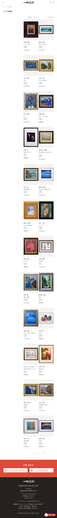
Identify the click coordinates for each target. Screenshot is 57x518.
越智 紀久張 (27, 223)
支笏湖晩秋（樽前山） (43, 404)
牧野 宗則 (42, 438)
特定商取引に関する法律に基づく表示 (28, 485)
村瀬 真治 (26, 330)
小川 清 (26, 187)
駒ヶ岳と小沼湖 (42, 44)
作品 (25, 80)
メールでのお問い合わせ (41, 470)
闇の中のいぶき (27, 152)
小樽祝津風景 (26, 189)
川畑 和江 (42, 114)
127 (44, 452)
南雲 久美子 (27, 402)
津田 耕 (41, 330)
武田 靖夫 (26, 259)
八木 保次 (26, 78)
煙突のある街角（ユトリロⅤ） (30, 369)
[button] (2, 2)
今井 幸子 (42, 366)
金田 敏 (26, 295)
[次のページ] (47, 452)
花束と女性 (41, 369)
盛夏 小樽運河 (27, 297)
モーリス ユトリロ (29, 366)
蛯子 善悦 (26, 114)
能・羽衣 (25, 261)
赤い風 (40, 440)
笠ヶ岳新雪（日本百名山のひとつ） (45, 153)
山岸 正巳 (42, 78)
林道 (40, 297)
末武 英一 (26, 438)
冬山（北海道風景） (28, 225)
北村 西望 (42, 259)
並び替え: (30, 17)
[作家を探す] (50, 515)
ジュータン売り (27, 44)
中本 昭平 (42, 402)
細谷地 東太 (42, 295)
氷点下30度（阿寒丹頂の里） (45, 189)
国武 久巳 (42, 42)
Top (4, 6)
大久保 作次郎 (43, 150)
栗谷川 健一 (42, 187)
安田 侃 (26, 150)
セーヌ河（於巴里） (43, 80)
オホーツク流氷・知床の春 (29, 333)
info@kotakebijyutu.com (33, 501)
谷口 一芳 (42, 223)
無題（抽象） (26, 440)
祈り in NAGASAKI (43, 116)
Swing (40, 333)
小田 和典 (26, 42)
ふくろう (41, 225)
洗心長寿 (41, 261)
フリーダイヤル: (15, 470)
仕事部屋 (25, 404)
